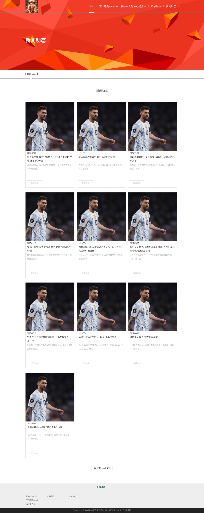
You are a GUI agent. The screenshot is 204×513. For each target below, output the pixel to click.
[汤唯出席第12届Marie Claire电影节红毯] (101, 307)
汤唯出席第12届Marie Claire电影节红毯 (98, 337)
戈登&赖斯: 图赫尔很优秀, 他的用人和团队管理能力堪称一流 (49, 159)
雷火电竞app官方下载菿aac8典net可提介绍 (32, 500)
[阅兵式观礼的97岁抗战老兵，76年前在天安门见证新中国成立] (101, 216)
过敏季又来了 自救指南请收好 (145, 337)
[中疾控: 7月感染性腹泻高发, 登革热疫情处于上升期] (50, 307)
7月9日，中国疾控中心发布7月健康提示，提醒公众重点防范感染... (49, 347)
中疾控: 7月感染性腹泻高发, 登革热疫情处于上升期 (49, 339)
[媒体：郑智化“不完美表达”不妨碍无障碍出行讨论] (50, 216)
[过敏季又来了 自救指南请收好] (152, 307)
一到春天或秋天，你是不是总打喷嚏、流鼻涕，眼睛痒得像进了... (152, 347)
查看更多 (34, 183)
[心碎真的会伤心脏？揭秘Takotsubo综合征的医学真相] (152, 126)
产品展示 (51, 496)
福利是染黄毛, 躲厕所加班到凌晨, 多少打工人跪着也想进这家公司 (152, 249)
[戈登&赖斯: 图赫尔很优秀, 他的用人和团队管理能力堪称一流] (50, 126)
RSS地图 (117, 510)
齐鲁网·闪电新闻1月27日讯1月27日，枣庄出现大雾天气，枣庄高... (101, 167)
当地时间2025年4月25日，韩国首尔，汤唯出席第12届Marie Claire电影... (101, 347)
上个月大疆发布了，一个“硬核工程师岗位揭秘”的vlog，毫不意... (151, 257)
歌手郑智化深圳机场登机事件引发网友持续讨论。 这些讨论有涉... (49, 257)
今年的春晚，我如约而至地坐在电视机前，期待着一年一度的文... (49, 437)
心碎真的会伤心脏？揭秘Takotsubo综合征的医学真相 (152, 159)
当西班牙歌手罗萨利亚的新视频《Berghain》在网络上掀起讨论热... (152, 167)
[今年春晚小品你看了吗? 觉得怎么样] (50, 397)
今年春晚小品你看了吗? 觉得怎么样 (44, 427)
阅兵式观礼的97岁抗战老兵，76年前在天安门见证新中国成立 (101, 249)
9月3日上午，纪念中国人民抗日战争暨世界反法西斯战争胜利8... (101, 257)
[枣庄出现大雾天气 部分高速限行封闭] (101, 126)
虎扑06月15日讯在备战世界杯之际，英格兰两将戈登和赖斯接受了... (49, 167)
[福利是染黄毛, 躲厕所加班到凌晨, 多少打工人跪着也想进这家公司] (152, 216)
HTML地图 (126, 510)
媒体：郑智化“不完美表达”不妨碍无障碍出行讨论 (49, 249)
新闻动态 (31, 74)
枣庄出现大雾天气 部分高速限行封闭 (97, 157)
